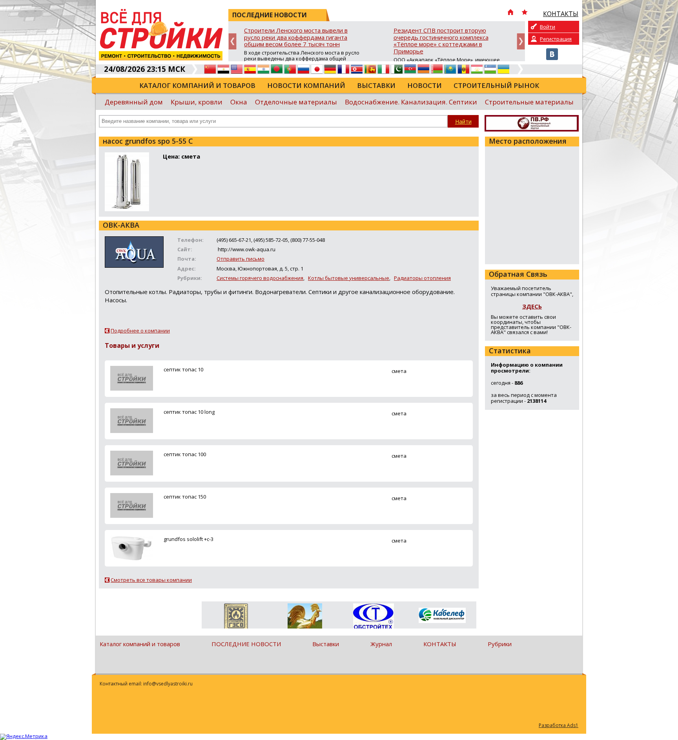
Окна (238, 101)
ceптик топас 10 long (189, 411)
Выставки (376, 85)
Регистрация (556, 38)
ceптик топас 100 (185, 454)
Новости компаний (306, 85)
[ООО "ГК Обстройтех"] (373, 616)
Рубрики (500, 644)
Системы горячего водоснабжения (260, 277)
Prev (232, 41)
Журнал (381, 644)
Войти (547, 26)
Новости (424, 85)
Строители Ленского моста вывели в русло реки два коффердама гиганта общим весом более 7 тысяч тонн (296, 37)
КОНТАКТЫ (439, 644)
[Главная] (510, 13)
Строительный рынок (496, 85)
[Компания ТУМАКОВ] (305, 617)
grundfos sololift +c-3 (188, 539)
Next (521, 41)
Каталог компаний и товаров (197, 85)
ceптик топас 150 (185, 496)
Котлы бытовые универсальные (348, 277)
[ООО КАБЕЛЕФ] (442, 616)
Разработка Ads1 (558, 725)
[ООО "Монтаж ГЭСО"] (236, 617)
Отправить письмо (240, 258)
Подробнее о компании (140, 330)
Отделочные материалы (296, 101)
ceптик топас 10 (183, 369)
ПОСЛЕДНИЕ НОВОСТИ (246, 644)
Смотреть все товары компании (151, 579)
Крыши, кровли (196, 101)
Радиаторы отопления (422, 277)
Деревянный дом (134, 101)
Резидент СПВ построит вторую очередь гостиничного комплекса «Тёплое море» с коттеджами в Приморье (441, 41)
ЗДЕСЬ (532, 306)
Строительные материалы (529, 101)
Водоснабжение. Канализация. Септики (411, 101)
